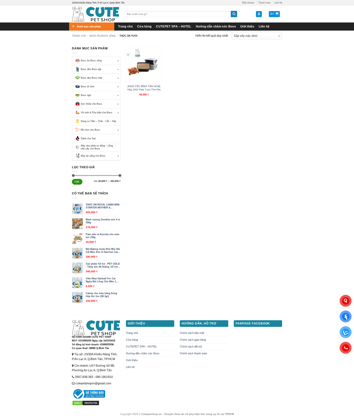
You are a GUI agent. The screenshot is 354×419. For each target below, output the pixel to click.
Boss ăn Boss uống (103, 35)
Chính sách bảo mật (192, 332)
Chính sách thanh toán (193, 353)
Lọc (77, 181)
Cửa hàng (144, 26)
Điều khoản (248, 2)
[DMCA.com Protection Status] (86, 402)
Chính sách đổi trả (191, 346)
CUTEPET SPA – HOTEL (173, 26)
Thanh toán (264, 2)
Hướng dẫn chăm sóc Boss (216, 26)
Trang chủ (125, 26)
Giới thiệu (247, 26)
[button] (259, 14)
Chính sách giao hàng (193, 339)
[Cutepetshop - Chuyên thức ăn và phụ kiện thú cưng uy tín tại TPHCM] (95, 14)
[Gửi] (234, 14)
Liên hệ (278, 2)
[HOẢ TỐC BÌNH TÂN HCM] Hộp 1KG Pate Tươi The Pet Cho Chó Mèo (143, 88)
